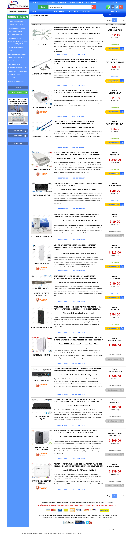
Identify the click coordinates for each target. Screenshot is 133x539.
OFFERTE (18, 87)
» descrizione (62, 54)
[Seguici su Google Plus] (121, 7)
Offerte (76, 505)
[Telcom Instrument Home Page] (16, 9)
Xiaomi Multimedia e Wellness (16, 28)
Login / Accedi (59, 11)
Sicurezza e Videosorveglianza (16, 54)
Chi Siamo (45, 505)
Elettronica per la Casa (14, 38)
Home (32, 15)
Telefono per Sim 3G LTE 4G (16, 57)
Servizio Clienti (76, 2)
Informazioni (90, 2)
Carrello (114, 11)
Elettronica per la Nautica (15, 74)
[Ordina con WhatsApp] (108, 7)
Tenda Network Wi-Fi (14, 64)
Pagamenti (62, 2)
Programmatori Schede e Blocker (17, 71)
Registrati (73, 11)
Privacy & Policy (112, 505)
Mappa (114, 2)
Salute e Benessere (13, 61)
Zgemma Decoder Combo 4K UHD (17, 67)
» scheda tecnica (78, 54)
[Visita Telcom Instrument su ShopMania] (68, 522)
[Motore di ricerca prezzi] (78, 522)
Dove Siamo (52, 505)
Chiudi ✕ (111, 530)
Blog (34, 11)
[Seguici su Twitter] (117, 7)
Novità (35, 2)
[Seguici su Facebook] (112, 7)
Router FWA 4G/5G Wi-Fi (15, 35)
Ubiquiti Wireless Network (15, 31)
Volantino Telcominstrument (16, 81)
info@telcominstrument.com (79, 517)
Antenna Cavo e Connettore (16, 47)
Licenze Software (13, 78)
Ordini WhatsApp (18, 92)
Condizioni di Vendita (85, 505)
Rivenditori (86, 11)
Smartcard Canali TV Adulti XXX (17, 21)
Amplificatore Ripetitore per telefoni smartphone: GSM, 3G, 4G (18, 43)
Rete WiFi (11, 50)
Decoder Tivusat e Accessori (16, 24)
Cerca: (43, 7)
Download (18, 143)
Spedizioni (51, 2)
